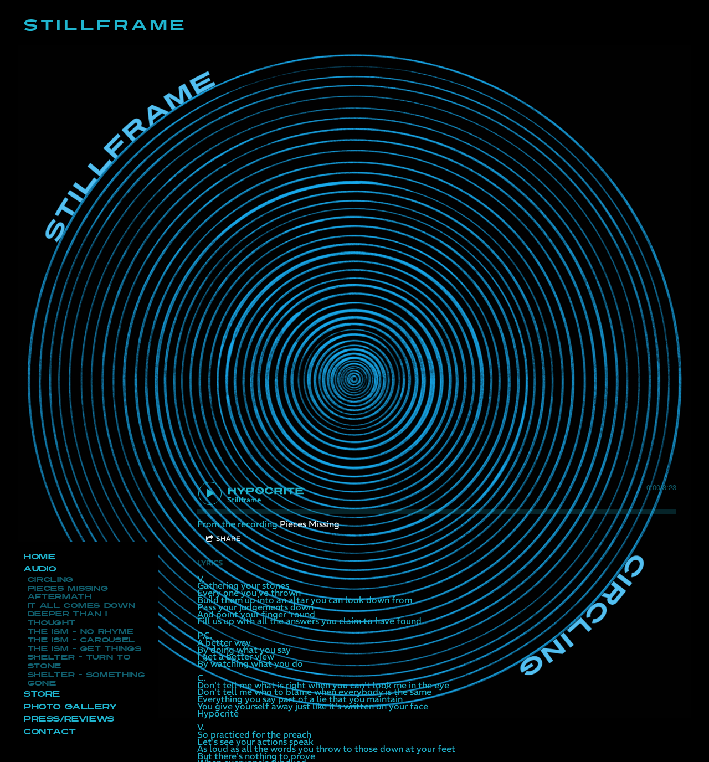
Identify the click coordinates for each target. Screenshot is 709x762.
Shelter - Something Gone (86, 679)
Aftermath (59, 597)
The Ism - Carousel (81, 640)
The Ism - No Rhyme (80, 632)
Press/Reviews (68, 719)
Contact (49, 732)
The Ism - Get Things (84, 649)
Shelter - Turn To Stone (78, 662)
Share (228, 538)
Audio (39, 569)
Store (41, 694)
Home (39, 557)
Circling (50, 580)
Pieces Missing (67, 588)
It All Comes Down (81, 606)
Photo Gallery (69, 707)
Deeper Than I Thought (67, 618)
